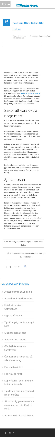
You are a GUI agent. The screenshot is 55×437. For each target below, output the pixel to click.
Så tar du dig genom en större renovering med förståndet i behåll (19, 405)
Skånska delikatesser (15, 333)
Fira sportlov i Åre (13, 367)
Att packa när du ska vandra (18, 298)
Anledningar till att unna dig (18, 292)
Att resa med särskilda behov (18, 415)
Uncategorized (44, 36)
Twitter (10, 267)
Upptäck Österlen (13, 315)
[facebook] (6, 433)
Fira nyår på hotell (13, 374)
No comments (18, 38)
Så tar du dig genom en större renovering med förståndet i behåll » (26, 255)
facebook (6, 267)
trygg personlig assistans (30, 93)
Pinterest (19, 267)
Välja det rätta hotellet (15, 339)
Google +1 (15, 267)
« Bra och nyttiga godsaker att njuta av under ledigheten (23, 243)
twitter (10, 433)
